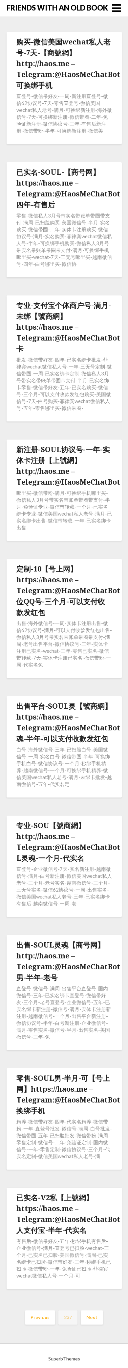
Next (91, 1317)
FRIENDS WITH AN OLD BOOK (57, 7)
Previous (40, 1317)
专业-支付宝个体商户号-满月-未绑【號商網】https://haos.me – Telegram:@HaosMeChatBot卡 (68, 326)
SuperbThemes (64, 1358)
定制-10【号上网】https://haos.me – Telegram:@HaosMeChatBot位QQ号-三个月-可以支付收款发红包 (68, 590)
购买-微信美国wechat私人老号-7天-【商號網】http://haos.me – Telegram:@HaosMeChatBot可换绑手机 (68, 63)
